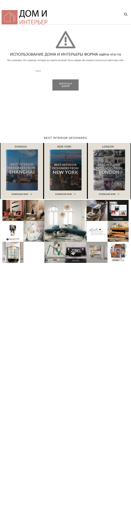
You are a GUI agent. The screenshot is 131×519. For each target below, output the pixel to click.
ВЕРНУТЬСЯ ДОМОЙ (65, 85)
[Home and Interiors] (52, 15)
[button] (127, 170)
